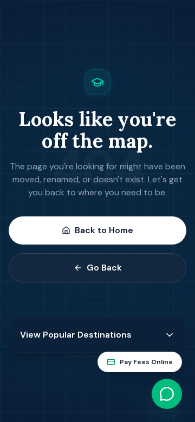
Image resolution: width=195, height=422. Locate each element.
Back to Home (104, 230)
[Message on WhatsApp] (167, 394)
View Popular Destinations (76, 334)
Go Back (104, 267)
